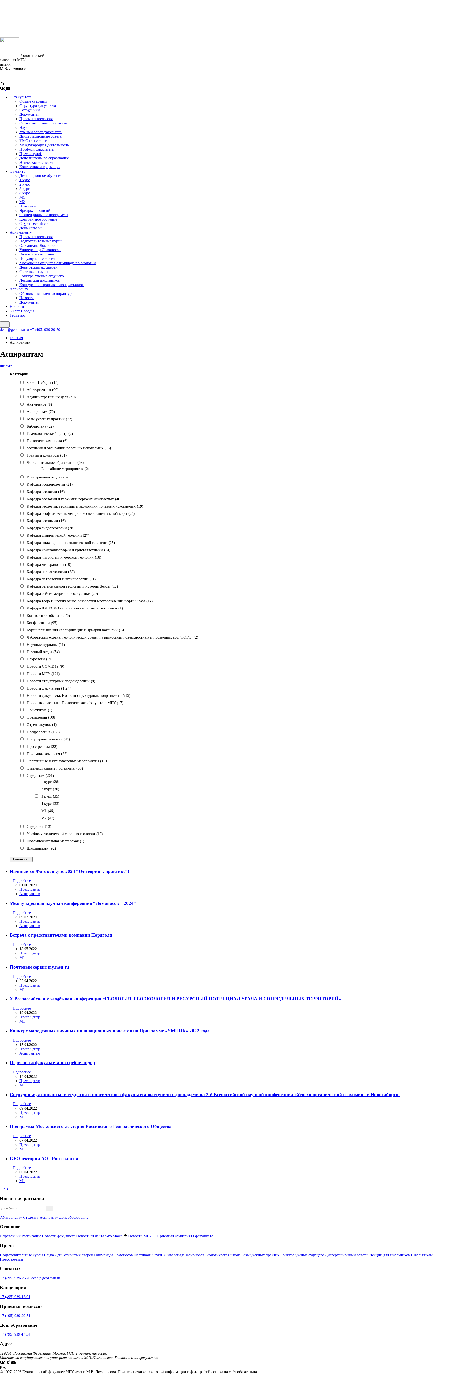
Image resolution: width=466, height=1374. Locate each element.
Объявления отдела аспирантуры (46, 293)
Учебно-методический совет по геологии (65, 834)
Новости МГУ (43, 674)
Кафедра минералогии (49, 564)
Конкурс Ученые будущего (41, 276)
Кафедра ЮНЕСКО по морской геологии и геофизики (75, 608)
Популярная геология (37, 258)
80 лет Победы (22, 311)
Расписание (31, 1236)
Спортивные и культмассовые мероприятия (67, 761)
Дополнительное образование (44, 158)
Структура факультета (37, 106)
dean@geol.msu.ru (14, 330)
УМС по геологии (34, 141)
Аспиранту (19, 289)
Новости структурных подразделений (61, 681)
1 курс (24, 180)
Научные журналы (46, 644)
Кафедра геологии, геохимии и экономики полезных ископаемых (85, 506)
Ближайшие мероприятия (65, 469)
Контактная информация (39, 167)
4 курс (24, 193)
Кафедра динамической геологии (58, 535)
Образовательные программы (43, 123)
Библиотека (40, 426)
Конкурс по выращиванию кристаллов (51, 285)
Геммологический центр (50, 433)
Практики (27, 206)
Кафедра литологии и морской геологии (64, 557)
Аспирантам (41, 412)
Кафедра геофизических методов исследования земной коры (81, 513)
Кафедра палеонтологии (51, 572)
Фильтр (6, 366)
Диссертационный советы (346, 1255)
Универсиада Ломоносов (40, 250)
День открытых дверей (38, 267)
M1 (47, 811)
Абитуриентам (42, 390)
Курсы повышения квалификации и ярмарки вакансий (76, 630)
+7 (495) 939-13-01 (15, 1297)
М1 (22, 197)
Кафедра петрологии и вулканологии (61, 579)
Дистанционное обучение (40, 175)
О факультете (21, 97)
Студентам (40, 775)
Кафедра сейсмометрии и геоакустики (62, 594)
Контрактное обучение (38, 219)
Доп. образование (73, 1217)
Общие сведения (33, 101)
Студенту (17, 171)
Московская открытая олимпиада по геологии (57, 263)
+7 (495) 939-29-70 (45, 330)
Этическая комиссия (36, 162)
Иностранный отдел (47, 477)
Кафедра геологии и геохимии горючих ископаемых (74, 499)
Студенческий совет (36, 224)
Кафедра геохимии (46, 521)
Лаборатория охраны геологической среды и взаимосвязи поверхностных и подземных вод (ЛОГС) (112, 637)
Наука (24, 127)
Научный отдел (43, 652)
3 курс (24, 189)
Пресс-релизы (42, 746)
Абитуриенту (21, 232)
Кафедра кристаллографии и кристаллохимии (68, 550)
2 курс (24, 184)
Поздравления (43, 732)
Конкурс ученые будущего (302, 1255)
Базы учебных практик (49, 419)
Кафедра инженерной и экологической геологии (71, 543)
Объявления (41, 717)
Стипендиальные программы (43, 215)
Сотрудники (29, 110)
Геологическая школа (37, 254)
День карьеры (30, 228)
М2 (22, 202)
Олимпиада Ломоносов (38, 245)
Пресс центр (29, 889)
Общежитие (39, 710)
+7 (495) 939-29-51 (15, 1316)
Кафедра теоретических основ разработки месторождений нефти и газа (90, 601)
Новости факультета (49, 688)
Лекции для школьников (39, 280)
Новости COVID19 (45, 666)
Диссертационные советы (40, 136)
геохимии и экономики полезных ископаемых (69, 448)
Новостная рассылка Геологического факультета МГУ (75, 703)
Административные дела (51, 397)
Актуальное (39, 404)
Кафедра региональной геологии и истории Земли (72, 586)
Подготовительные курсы (40, 241)
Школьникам (41, 848)
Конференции (42, 623)
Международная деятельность (44, 145)
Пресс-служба (30, 154)
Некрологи (39, 659)
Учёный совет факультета (40, 132)
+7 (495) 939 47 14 (15, 1334)
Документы (29, 114)
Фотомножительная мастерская (55, 841)
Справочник (10, 1236)
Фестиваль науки (33, 272)
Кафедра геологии (46, 492)
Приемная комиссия (36, 119)
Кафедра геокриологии (50, 484)
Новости (26, 298)
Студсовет (39, 826)
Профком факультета (36, 149)
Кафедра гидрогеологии (50, 528)
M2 (47, 818)
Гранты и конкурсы (47, 455)
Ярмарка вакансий (34, 210)
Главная (16, 338)
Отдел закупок (42, 725)
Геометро (17, 315)
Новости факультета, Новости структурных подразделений (78, 695)
